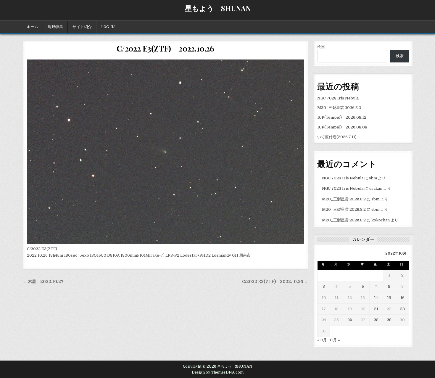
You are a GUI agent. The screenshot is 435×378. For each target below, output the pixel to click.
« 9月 (322, 340)
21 (376, 309)
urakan (375, 188)
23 (402, 309)
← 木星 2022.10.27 (43, 281)
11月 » (334, 340)
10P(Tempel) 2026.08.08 (342, 127)
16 (402, 297)
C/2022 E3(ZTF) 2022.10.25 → (275, 281)
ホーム (32, 27)
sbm (373, 178)
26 (349, 320)
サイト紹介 (82, 27)
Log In (108, 27)
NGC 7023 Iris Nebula (338, 98)
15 (389, 297)
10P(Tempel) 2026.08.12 (341, 117)
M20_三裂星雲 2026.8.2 (339, 107)
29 (389, 320)
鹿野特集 (55, 27)
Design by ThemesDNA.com (218, 372)
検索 (321, 46)
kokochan (380, 220)
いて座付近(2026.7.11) (337, 137)
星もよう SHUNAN (218, 8)
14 (376, 297)
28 (376, 320)
